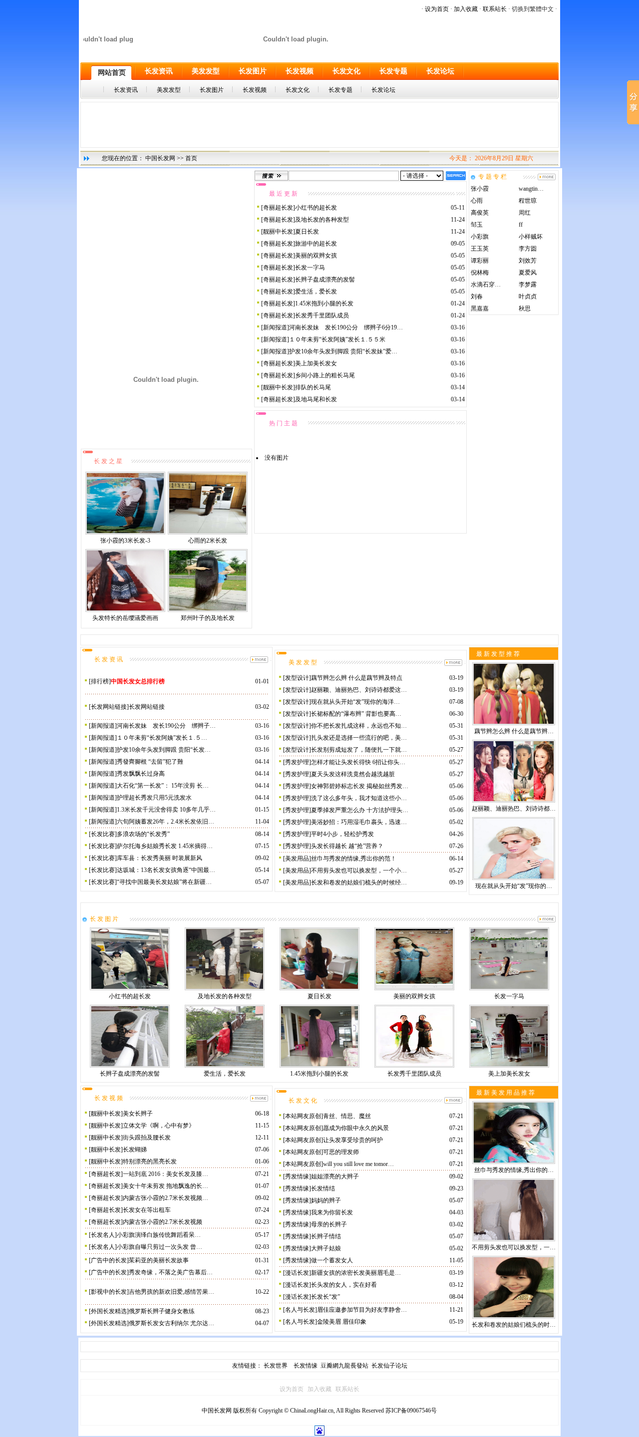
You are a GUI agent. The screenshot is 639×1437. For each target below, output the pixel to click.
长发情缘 (307, 1365)
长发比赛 (103, 834)
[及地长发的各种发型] (225, 988)
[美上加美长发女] (509, 1065)
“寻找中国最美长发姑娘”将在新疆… (164, 881)
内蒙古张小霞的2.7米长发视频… (165, 1197)
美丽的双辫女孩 (316, 255)
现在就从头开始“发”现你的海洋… (355, 701)
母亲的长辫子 (329, 1224)
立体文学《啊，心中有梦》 (159, 1125)
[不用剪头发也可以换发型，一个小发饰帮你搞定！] (513, 1239)
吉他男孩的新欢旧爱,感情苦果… (171, 1291)
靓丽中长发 (278, 231)
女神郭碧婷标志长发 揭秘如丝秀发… (359, 786)
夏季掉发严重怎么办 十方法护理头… (359, 810)
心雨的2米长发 (207, 540)
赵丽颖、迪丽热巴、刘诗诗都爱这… (359, 689)
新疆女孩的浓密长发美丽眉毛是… (356, 1272)
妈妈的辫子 (326, 1200)
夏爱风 (528, 272)
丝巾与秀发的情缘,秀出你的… (514, 1169)
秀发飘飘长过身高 (141, 773)
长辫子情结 (326, 1236)
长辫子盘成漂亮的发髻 (325, 279)
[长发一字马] (509, 988)
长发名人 (103, 1234)
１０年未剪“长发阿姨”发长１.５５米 (337, 339)
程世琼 (528, 200)
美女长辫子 (138, 1113)
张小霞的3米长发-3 (125, 540)
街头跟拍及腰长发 (147, 1137)
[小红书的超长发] (130, 988)
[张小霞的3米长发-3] (125, 532)
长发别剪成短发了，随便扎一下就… (359, 749)
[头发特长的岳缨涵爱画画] (125, 609)
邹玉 (477, 224)
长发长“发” (325, 1296)
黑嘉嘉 (480, 308)
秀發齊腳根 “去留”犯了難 (150, 761)
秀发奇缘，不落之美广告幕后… (171, 1272)
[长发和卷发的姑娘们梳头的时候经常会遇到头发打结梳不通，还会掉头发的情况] (513, 1316)
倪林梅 (480, 272)
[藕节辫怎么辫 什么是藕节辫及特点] (513, 723)
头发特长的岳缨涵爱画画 (125, 617)
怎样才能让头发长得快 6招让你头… (358, 762)
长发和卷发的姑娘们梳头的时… (514, 1324)
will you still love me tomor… (358, 1163)
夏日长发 (307, 231)
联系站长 (495, 8)
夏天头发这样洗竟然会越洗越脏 (353, 774)
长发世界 (276, 1365)
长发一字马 (310, 267)
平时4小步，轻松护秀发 (342, 834)
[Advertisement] (319, 124)
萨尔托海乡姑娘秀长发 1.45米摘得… (165, 846)
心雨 (477, 200)
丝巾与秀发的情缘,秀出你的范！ (353, 858)
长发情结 (323, 1188)
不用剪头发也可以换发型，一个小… (359, 870)
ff (521, 224)
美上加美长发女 (316, 363)
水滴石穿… (486, 284)
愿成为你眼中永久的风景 (356, 1128)
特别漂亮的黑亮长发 (150, 1161)
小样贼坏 (531, 236)
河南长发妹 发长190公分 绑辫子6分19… (346, 327)
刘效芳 (528, 260)
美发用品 (297, 858)
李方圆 (528, 248)
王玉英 (480, 248)
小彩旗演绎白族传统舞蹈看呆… (159, 1234)
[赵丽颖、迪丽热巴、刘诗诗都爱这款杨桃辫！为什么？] (513, 800)
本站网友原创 (303, 1116)
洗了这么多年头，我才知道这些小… (359, 798)
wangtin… (531, 188)
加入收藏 (466, 8)
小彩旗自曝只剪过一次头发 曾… (159, 1246)
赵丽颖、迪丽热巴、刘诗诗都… (514, 808)
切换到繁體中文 (533, 8)
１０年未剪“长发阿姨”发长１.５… (162, 737)
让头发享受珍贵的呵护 (353, 1140)
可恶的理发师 (341, 1152)
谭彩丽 (480, 260)
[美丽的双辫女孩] (414, 988)
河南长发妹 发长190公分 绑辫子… (166, 725)
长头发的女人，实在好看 (344, 1284)
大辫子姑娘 (326, 1248)
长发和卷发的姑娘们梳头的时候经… (359, 882)
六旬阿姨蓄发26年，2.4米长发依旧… (165, 821)
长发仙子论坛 (389, 1365)
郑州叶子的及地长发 (208, 617)
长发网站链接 (109, 706)
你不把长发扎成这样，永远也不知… (359, 725)
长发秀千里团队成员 (322, 315)
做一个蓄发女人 (332, 1260)
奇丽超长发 (278, 207)
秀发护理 (297, 762)
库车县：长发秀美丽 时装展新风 (159, 858)
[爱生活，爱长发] (225, 1065)
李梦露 (528, 284)
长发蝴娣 (135, 1149)
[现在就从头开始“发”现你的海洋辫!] (513, 877)
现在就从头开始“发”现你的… (513, 885)
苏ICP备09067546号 (411, 1410)
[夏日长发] (319, 988)
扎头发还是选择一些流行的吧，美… (359, 737)
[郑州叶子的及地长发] (208, 609)
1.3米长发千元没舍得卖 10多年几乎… (166, 809)
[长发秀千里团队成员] (414, 1065)
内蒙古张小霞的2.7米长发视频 (162, 1221)
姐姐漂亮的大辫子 (335, 1176)
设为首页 (437, 8)
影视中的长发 (109, 1291)
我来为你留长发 (332, 1212)
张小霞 (480, 188)
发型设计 (297, 677)
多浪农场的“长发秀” (143, 834)
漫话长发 (297, 1272)
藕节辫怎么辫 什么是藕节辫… (514, 731)
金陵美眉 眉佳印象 (341, 1321)
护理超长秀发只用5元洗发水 (154, 797)
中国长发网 (160, 158)
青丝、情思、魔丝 (347, 1116)
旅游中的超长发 (316, 243)
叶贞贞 (528, 296)
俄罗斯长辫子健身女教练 (162, 1311)
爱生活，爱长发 (316, 291)
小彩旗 (480, 236)
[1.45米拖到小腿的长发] (319, 1065)
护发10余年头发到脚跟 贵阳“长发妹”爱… (343, 351)
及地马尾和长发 (316, 399)
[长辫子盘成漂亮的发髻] (130, 1065)
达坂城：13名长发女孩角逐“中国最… (166, 869)
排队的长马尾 (313, 387)
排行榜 (100, 681)
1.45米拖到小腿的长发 (324, 303)
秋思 (525, 308)
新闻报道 (275, 327)
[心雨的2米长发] (208, 532)
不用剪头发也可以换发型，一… (514, 1247)
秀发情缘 (297, 1176)
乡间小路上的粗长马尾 (325, 375)
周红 (525, 212)
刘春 (477, 296)
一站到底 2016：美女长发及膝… (165, 1173)
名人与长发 (300, 1309)
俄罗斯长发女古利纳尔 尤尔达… (171, 1323)
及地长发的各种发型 (322, 219)
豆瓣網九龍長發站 (344, 1365)
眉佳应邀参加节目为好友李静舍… (362, 1309)
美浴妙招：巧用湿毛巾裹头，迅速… (359, 822)
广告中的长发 (109, 1260)
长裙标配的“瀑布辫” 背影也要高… (356, 713)
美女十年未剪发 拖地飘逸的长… (165, 1185)
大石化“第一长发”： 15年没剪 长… (163, 785)
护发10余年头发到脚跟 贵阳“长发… (164, 749)
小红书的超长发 (316, 207)
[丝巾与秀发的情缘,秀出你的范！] (513, 1161)
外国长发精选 (109, 1311)
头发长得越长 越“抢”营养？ (347, 846)
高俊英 (480, 212)
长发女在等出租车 (147, 1209)
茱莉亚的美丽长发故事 (159, 1260)
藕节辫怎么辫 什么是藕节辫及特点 (356, 677)
